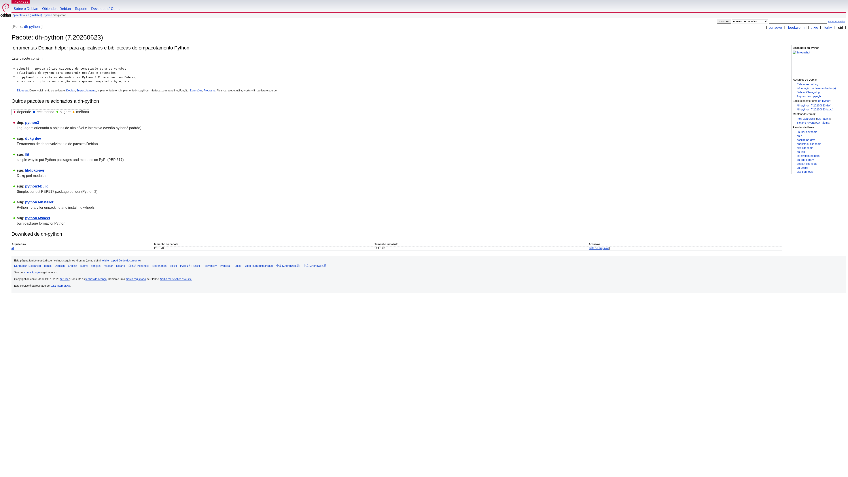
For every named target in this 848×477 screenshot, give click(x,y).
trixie (814, 27)
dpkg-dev (33, 138)
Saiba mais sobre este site (176, 279)
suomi (84, 265)
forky (828, 27)
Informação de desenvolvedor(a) (816, 88)
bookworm (796, 27)
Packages (20, 1)
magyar (108, 265)
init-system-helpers (808, 155)
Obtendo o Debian (56, 9)
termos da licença (96, 279)
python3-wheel (37, 218)
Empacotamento (86, 90)
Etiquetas (22, 90)
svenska (225, 265)
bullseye (775, 27)
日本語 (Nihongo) (138, 265)
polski (173, 265)
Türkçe (237, 265)
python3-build (37, 186)
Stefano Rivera (806, 122)
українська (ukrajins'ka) (259, 265)
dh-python (32, 26)
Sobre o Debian (25, 9)
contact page (32, 272)
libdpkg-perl (35, 170)
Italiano (120, 265)
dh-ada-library (805, 159)
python (48, 15)
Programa (210, 90)
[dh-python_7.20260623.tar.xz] (815, 109)
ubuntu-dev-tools (807, 132)
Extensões (196, 90)
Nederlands (159, 265)
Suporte (81, 9)
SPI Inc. (64, 279)
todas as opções (836, 21)
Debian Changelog (808, 92)
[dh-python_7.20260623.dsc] (814, 105)
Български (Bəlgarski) (27, 265)
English (72, 265)
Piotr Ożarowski (806, 118)
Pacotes (19, 15)
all (12, 248)
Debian (70, 90)
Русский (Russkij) (190, 265)
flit (27, 154)
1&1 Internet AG (60, 285)
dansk (47, 265)
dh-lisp (801, 151)
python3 (32, 123)
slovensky (211, 265)
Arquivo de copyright (809, 96)
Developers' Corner (106, 9)
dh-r (799, 136)
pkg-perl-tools (805, 171)
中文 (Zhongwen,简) (288, 265)
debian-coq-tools (807, 163)
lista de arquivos (599, 248)
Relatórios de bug (807, 84)
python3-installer (39, 202)
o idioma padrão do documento (121, 260)
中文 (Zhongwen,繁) (315, 265)
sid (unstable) (34, 15)
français (95, 265)
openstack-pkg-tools (809, 144)
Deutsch (60, 265)
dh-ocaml (802, 167)
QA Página (823, 118)
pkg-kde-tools (805, 148)
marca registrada (136, 279)
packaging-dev (806, 140)
